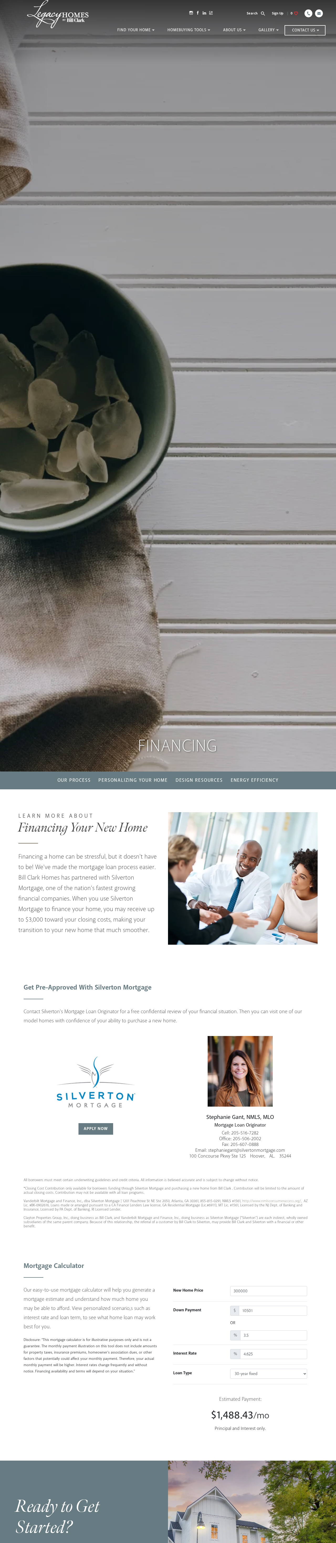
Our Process (74, 780)
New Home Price (188, 1290)
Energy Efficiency (255, 780)
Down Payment (187, 1310)
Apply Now (96, 1129)
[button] (259, 13)
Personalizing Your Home (132, 780)
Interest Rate (185, 1353)
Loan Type (182, 1373)
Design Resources (199, 780)
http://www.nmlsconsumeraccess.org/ (271, 1201)
